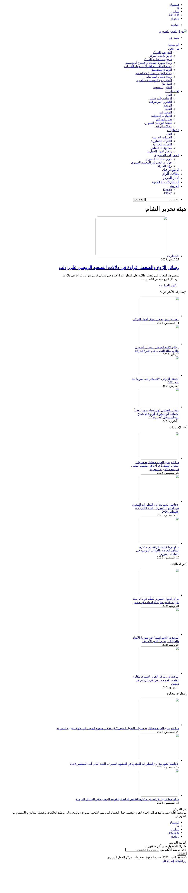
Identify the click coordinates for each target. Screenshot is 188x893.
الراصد (168, 105)
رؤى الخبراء (165, 166)
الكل (169, 94)
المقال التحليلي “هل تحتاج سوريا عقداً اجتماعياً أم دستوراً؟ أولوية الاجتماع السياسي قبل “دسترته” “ (156, 414)
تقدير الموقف (164, 119)
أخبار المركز (171, 178)
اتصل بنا (167, 83)
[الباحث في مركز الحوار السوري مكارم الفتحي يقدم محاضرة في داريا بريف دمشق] (159, 673)
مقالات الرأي (170, 174)
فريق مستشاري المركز (158, 59)
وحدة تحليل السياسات (158, 76)
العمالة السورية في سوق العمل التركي (156, 319)
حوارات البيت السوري (158, 159)
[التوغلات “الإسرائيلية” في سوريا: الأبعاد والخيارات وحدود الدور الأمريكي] (159, 634)
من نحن (173, 48)
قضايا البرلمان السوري (158, 122)
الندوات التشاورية (161, 140)
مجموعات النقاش (161, 147)
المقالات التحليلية (161, 115)
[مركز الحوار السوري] (173, 31)
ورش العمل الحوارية (159, 151)
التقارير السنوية (162, 87)
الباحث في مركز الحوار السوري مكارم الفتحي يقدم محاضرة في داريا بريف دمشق (156, 680)
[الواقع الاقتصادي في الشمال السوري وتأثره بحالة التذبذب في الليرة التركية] (159, 343)
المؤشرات (166, 112)
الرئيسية (173, 44)
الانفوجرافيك (170, 170)
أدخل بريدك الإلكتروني (173, 849)
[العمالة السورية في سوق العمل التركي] (159, 315)
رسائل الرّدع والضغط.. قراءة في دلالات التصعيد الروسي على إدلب (119, 267)
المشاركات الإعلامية (165, 182)
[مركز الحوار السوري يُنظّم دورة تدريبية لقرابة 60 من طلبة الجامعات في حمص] (159, 595)
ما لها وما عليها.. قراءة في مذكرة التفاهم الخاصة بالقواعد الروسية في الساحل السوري (157, 550)
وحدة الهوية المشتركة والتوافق (153, 73)
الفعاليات (173, 130)
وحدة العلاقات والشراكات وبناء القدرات (148, 66)
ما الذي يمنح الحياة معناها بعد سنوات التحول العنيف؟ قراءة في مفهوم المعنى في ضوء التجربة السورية (155, 466)
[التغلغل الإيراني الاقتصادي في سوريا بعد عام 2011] (159, 375)
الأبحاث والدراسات (161, 98)
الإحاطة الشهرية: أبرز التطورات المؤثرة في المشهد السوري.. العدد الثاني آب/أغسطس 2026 (155, 508)
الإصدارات (172, 91)
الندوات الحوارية (162, 144)
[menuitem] (174, 186)
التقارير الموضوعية (160, 101)
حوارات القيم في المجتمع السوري (151, 162)
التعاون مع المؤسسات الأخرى (154, 80)
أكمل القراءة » (167, 285)
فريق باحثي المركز (160, 55)
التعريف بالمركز (162, 52)
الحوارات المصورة (166, 155)
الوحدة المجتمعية (161, 69)
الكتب (168, 108)
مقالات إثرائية (164, 126)
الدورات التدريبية (162, 137)
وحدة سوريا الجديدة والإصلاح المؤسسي (148, 62)
